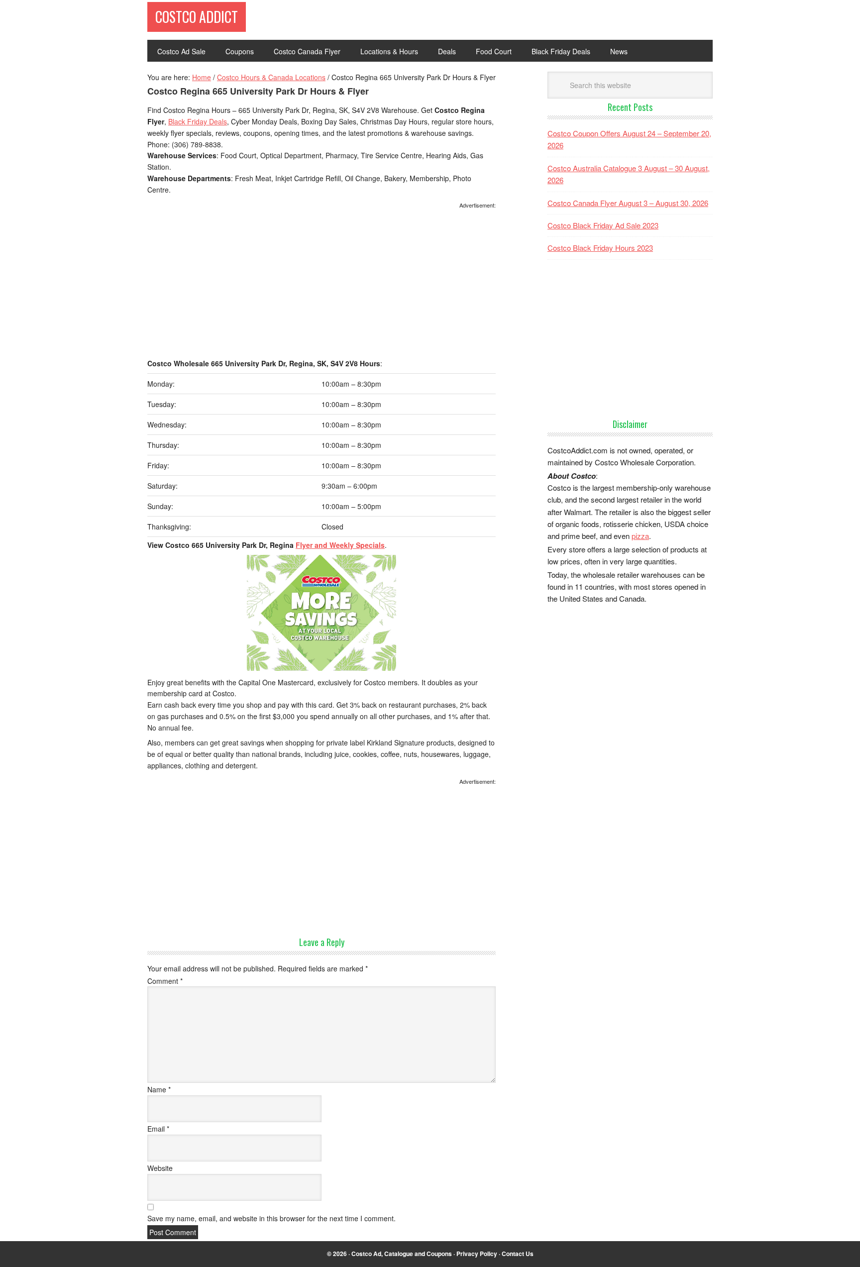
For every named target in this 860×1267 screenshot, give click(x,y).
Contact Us (518, 1253)
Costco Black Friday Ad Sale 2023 (602, 225)
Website (160, 1168)
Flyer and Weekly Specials (340, 545)
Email (158, 1129)
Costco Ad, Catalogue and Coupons (401, 1253)
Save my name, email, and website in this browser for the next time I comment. (271, 1218)
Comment (165, 981)
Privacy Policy (476, 1253)
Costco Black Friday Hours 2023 (600, 247)
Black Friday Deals (197, 121)
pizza (640, 535)
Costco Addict (196, 16)
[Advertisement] (321, 284)
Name (159, 1089)
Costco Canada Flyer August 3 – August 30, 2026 (627, 203)
